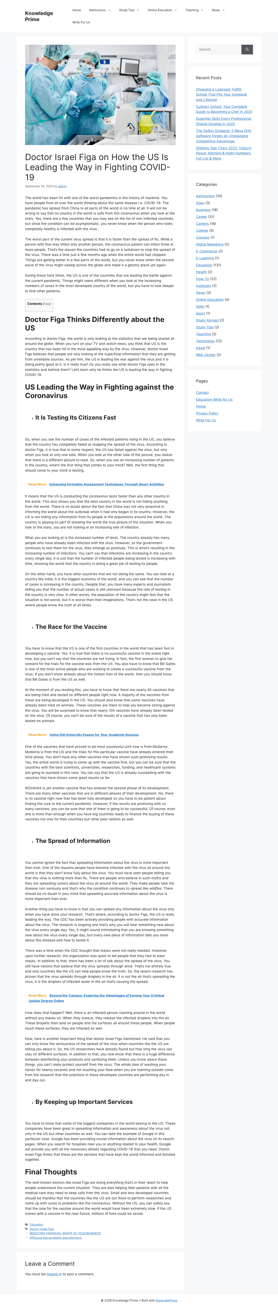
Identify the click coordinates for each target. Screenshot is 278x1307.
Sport (200, 313)
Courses (202, 237)
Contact (202, 393)
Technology (205, 341)
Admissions (97, 10)
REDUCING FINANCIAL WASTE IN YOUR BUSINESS (65, 1233)
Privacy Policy (207, 413)
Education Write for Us (214, 399)
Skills (200, 306)
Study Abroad (207, 320)
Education (36, 1224)
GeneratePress (166, 1300)
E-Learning (205, 258)
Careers (202, 224)
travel (200, 348)
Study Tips (127, 10)
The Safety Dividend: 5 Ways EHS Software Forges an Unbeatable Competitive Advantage (223, 136)
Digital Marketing (209, 244)
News (216, 10)
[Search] (247, 49)
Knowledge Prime (39, 16)
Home (76, 10)
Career (201, 217)
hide (47, 304)
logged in (54, 1274)
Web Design (206, 355)
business (203, 210)
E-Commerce (206, 251)
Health (201, 272)
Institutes (203, 286)
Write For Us (81, 22)
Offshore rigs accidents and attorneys (56, 1237)
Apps (200, 203)
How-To (202, 279)
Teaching (192, 10)
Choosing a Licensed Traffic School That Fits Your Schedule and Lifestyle (221, 94)
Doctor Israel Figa (42, 1229)
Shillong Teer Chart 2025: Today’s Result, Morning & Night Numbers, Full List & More (224, 153)
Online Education (160, 10)
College (202, 230)
